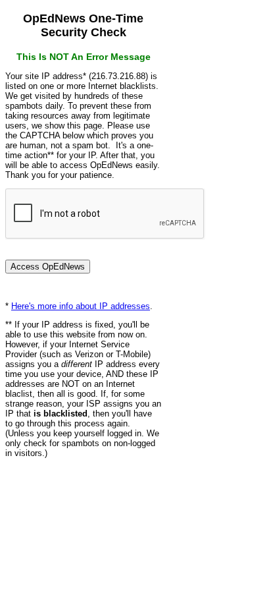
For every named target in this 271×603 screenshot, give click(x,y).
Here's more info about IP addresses (80, 306)
